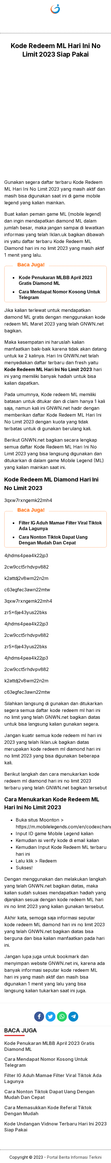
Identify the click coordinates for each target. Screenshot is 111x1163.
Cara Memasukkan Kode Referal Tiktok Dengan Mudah (48, 1110)
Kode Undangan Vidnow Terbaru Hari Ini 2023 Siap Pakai (55, 1127)
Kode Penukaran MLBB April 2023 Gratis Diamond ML (49, 1046)
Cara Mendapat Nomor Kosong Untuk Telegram (46, 1062)
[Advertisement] (55, 118)
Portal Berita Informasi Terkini (74, 1157)
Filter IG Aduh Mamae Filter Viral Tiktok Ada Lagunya (53, 1078)
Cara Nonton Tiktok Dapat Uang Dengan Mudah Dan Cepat (49, 1094)
